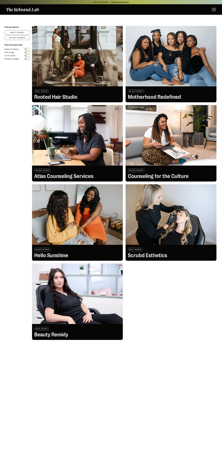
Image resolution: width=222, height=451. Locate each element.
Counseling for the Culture (158, 176)
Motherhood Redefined (154, 97)
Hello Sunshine (51, 255)
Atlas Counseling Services (63, 176)
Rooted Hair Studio (55, 97)
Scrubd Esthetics (147, 255)
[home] (23, 9)
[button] (207, 9)
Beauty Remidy (51, 334)
